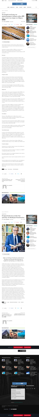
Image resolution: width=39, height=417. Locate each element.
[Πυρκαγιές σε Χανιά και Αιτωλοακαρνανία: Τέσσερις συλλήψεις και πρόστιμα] (27, 43)
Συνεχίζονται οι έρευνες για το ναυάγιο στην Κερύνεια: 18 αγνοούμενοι (33, 40)
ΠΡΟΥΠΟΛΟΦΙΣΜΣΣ (15, 169)
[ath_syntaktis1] (2, 21)
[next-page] (4, 205)
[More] (21, 24)
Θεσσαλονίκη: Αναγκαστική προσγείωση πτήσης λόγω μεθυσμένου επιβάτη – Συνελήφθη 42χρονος (6, 201)
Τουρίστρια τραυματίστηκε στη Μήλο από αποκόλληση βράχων (21, 202)
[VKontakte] (34, 388)
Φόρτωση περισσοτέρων (31, 47)
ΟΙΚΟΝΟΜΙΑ (6, 10)
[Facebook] (32, 0)
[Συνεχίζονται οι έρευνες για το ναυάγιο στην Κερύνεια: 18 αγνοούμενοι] (27, 39)
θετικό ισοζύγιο (10, 169)
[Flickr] (30, 388)
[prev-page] (2, 205)
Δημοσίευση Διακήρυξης (18, 415)
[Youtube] (36, 0)
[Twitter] (34, 0)
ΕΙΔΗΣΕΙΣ (31, 26)
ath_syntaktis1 (6, 21)
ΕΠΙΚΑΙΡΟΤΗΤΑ (32, 38)
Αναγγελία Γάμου (27, 415)
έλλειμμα (6, 169)
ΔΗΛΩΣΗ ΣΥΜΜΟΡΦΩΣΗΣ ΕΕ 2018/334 (18, 396)
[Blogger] (27, 388)
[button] (36, 7)
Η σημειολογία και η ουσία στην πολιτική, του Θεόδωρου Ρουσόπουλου (20, 180)
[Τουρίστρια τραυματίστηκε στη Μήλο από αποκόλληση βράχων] (21, 198)
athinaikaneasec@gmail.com (18, 402)
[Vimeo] (35, 0)
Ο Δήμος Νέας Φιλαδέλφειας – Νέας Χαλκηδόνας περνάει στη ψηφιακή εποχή (7, 180)
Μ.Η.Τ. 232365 (14, 397)
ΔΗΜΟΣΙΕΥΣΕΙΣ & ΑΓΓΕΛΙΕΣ (16, 392)
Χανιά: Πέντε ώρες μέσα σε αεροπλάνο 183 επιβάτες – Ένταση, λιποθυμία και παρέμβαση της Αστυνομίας (33, 374)
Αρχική (3, 10)
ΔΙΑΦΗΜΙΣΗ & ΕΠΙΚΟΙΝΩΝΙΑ (16, 393)
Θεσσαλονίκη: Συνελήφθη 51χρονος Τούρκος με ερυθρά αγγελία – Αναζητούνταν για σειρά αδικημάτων (13, 201)
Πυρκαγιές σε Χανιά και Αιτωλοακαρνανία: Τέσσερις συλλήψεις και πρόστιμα (33, 44)
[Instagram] (33, 0)
